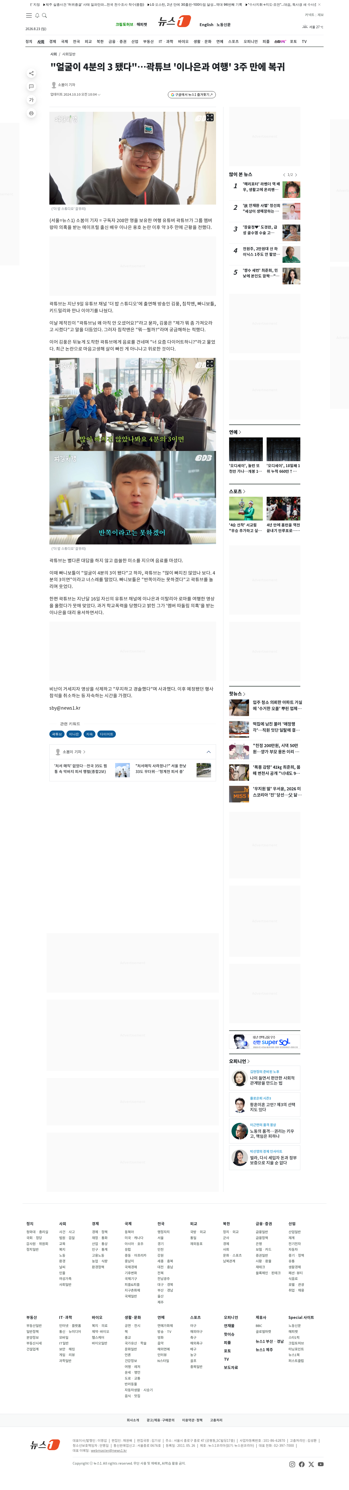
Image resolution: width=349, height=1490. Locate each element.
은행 (259, 1244)
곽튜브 (57, 734)
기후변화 (131, 1273)
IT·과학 (65, 1317)
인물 (62, 1273)
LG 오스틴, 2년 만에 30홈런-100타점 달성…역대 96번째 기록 (161, 4)
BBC (259, 1326)
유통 (291, 1261)
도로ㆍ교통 (132, 1378)
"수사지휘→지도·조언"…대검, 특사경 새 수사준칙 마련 (253, 4)
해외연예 (163, 1349)
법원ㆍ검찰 (67, 1238)
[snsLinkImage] (292, 1464)
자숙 (89, 734)
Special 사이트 (301, 1317)
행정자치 (163, 1232)
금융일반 (262, 1232)
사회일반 (65, 1285)
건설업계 (32, 1349)
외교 (193, 1223)
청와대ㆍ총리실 (37, 1232)
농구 (193, 1355)
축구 (193, 1337)
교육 (62, 1244)
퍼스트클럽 (296, 1361)
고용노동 (98, 1255)
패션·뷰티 (295, 1273)
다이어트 (106, 734)
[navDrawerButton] (29, 15)
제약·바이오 (100, 1332)
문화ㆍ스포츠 (232, 1255)
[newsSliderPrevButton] (284, 175)
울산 (160, 1296)
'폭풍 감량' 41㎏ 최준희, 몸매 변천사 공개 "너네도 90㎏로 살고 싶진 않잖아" (276, 773)
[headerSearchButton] (44, 15)
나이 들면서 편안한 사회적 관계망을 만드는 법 (272, 1080)
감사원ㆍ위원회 (37, 1244)
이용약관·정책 (192, 1420)
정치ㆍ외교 (231, 1232)
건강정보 (131, 1361)
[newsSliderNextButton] (296, 175)
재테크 (260, 1267)
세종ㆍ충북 (165, 1261)
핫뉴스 (235, 693)
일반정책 (32, 1332)
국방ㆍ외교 (198, 1232)
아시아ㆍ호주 (134, 1244)
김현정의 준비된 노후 (264, 1071)
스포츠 (235, 491)
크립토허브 (124, 24)
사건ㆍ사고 (67, 1232)
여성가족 (65, 1279)
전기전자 (294, 1244)
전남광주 (163, 1279)
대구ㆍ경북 (165, 1285)
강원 (160, 1255)
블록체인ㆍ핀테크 (268, 1273)
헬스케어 (98, 1337)
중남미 (129, 1261)
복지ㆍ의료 (100, 1326)
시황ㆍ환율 (263, 1261)
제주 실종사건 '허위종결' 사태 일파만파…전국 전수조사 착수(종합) (60, 4)
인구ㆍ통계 (100, 1249)
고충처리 (216, 1420)
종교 (128, 1337)
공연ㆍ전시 (132, 1326)
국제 (128, 1223)
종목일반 (196, 1367)
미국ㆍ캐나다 (134, 1238)
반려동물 (131, 1384)
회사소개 (133, 1420)
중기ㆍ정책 (296, 1255)
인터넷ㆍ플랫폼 (70, 1326)
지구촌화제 (132, 1290)
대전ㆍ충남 (165, 1267)
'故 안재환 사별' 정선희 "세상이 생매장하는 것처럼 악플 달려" (261, 211)
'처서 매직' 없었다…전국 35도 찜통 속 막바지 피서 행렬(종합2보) (80, 769)
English (206, 24)
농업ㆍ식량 (100, 1261)
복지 (62, 1249)
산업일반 (294, 1232)
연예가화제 (165, 1326)
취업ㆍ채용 (296, 1290)
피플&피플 (132, 1285)
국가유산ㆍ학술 (135, 1343)
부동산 (31, 1317)
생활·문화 (133, 1317)
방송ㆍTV (164, 1332)
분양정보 (32, 1337)
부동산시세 (34, 1343)
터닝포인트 (296, 1349)
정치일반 (32, 1249)
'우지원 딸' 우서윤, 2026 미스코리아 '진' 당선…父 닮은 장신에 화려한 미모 (277, 795)
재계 (291, 1238)
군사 (226, 1238)
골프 (193, 1361)
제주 (160, 1302)
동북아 (129, 1232)
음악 (160, 1343)
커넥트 (309, 15)
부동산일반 (34, 1326)
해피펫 (142, 24)
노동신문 (224, 24)
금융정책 (262, 1238)
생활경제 (294, 1267)
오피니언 (237, 1061)
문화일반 (131, 1349)
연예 (233, 432)
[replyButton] (31, 86)
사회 (53, 54)
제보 (320, 15)
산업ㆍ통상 (100, 1244)
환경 (62, 1261)
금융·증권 (264, 1223)
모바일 (63, 1337)
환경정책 (98, 1267)
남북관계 (229, 1261)
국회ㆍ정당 (34, 1238)
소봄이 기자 (66, 85)
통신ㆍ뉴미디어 (70, 1332)
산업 (292, 1223)
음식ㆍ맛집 (132, 1396)
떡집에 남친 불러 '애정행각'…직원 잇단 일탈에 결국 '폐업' (276, 730)
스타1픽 (294, 1337)
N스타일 (163, 1361)
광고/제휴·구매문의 (160, 1420)
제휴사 (261, 1317)
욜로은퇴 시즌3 (260, 1098)
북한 (226, 1223)
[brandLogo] (174, 20)
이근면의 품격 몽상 (263, 1125)
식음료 (293, 1279)
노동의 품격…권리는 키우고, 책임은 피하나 (272, 1134)
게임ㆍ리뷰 (67, 1355)
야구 (193, 1326)
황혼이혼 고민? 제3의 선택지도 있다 (272, 1107)
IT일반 (64, 1343)
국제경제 (131, 1267)
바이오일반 (99, 1343)
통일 (193, 1238)
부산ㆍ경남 (165, 1290)
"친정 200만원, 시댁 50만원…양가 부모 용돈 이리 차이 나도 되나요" (276, 752)
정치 (29, 1223)
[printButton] (31, 113)
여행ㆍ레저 (132, 1367)
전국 (161, 1223)
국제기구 (131, 1279)
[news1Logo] (45, 1444)
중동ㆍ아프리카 (135, 1255)
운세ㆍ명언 (132, 1372)
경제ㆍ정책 (100, 1232)
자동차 (293, 1249)
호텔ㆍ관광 (296, 1285)
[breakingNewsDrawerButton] (37, 15)
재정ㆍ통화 (100, 1238)
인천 (160, 1249)
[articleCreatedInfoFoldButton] (99, 94)
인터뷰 (162, 1355)
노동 (62, 1255)
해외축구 (196, 1343)
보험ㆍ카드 (263, 1249)
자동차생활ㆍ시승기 (139, 1390)
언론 (128, 1355)
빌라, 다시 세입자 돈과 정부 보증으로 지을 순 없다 (273, 1160)
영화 (160, 1337)
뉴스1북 (294, 1355)
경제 (95, 1223)
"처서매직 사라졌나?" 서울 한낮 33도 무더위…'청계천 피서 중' (161, 769)
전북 (160, 1273)
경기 (160, 1244)
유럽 (128, 1249)
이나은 (74, 734)
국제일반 (131, 1296)
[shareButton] (31, 73)
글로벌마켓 (263, 1332)
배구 (193, 1349)
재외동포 (196, 1244)
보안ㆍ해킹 (67, 1349)
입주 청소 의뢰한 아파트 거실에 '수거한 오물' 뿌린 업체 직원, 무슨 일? (277, 709)
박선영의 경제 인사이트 (266, 1151)
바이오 (97, 1317)
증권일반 (262, 1255)
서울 (160, 1238)
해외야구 (196, 1332)
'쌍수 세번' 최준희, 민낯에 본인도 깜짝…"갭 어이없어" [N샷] (261, 276)
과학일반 (65, 1361)
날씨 (62, 1267)
